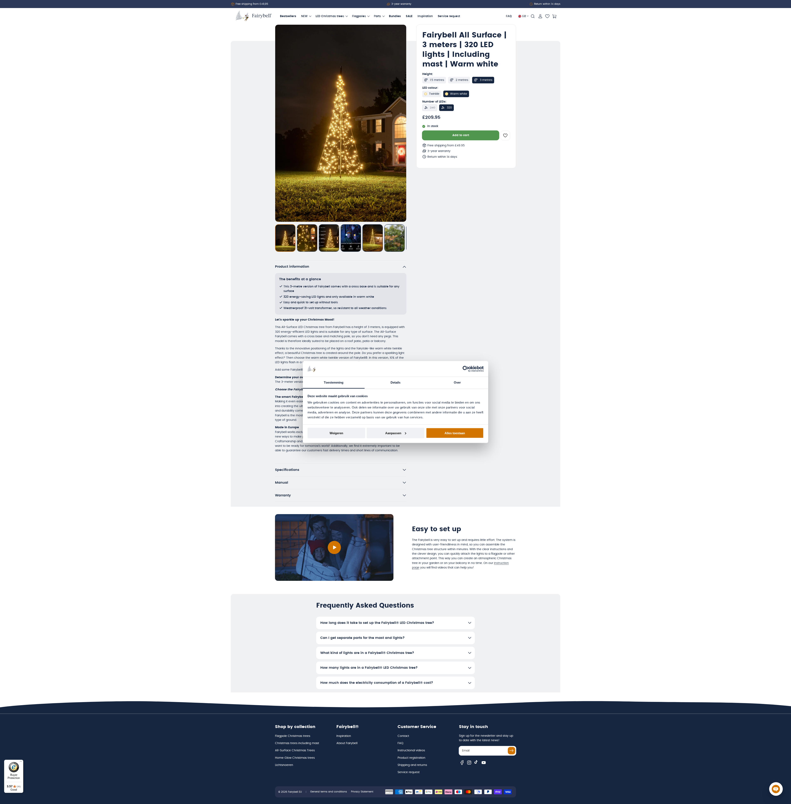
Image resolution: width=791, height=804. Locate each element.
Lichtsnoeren (284, 765)
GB (524, 16)
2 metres (462, 80)
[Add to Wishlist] (505, 135)
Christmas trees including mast (297, 743)
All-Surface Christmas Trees (295, 750)
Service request (409, 772)
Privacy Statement (362, 791)
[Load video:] (334, 547)
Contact (403, 736)
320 (449, 107)
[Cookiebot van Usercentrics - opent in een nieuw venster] (466, 369)
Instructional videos (411, 750)
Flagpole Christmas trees (292, 736)
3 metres (486, 80)
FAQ (400, 743)
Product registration (411, 757)
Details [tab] (396, 382)
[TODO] (285, 238)
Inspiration (343, 736)
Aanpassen (393, 433)
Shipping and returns (412, 765)
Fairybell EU (295, 792)
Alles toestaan (455, 433)
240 (432, 107)
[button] (533, 16)
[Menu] (20, 762)
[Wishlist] (547, 16)
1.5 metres (437, 80)
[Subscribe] (511, 750)
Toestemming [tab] (333, 382)
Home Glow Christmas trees (295, 757)
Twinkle (434, 93)
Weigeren (336, 433)
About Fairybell (346, 743)
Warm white (458, 93)
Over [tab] (457, 382)
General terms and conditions (328, 791)
